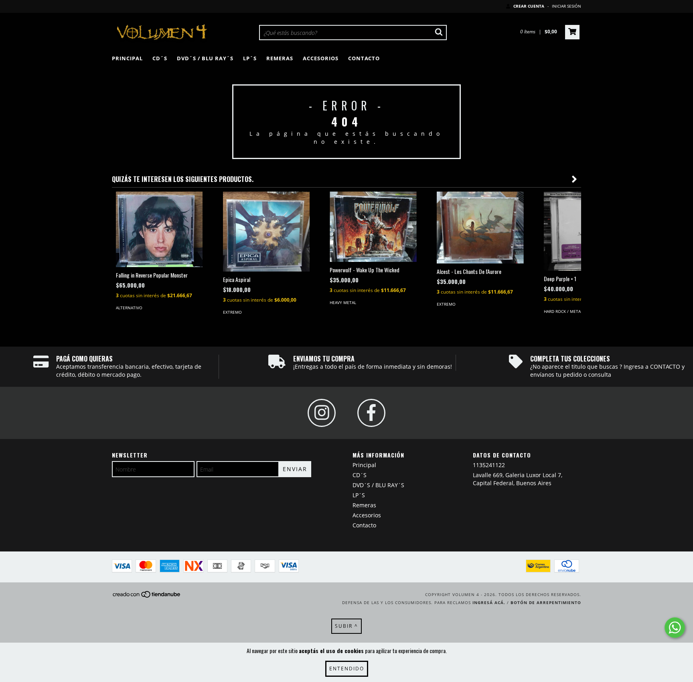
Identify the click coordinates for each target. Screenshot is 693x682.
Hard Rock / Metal (563, 311)
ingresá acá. (488, 602)
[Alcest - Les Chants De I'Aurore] (480, 227)
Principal (127, 58)
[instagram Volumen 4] (322, 413)
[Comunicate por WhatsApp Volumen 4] (675, 627)
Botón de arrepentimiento (546, 602)
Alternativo (129, 307)
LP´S (250, 58)
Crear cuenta (528, 6)
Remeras (279, 58)
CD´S (159, 58)
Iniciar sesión (566, 6)
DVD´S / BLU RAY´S (205, 58)
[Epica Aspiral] (266, 232)
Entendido (346, 668)
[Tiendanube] (147, 596)
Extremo (232, 312)
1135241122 (489, 465)
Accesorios (320, 58)
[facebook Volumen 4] (371, 413)
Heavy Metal (343, 302)
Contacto (364, 58)
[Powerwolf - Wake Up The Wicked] (373, 227)
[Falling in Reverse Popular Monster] (159, 229)
